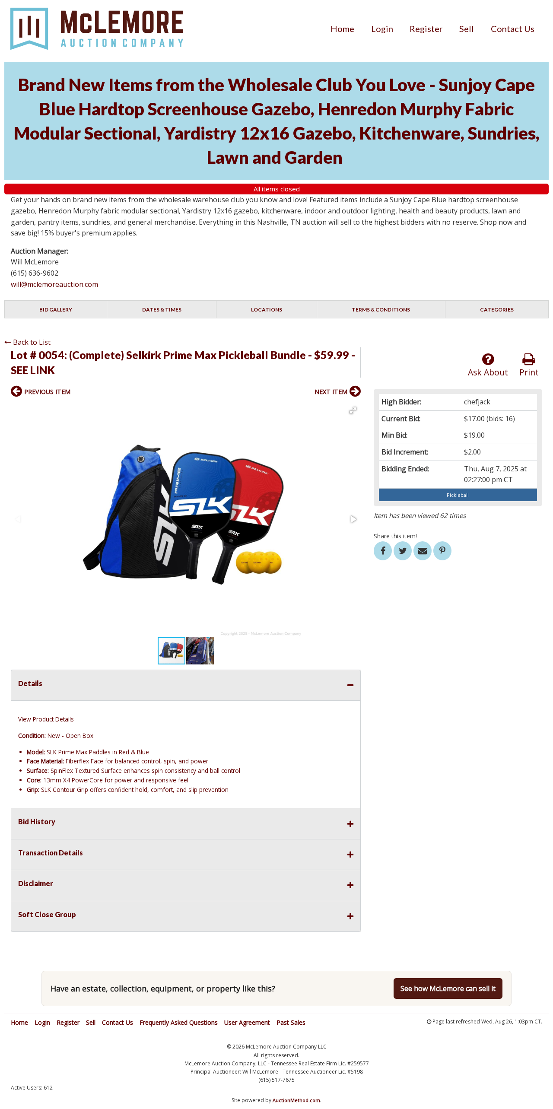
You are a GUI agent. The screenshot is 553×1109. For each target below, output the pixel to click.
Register (426, 28)
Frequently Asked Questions (179, 1022)
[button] (353, 410)
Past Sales (290, 1022)
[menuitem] (342, 28)
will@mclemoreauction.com (54, 284)
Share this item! (395, 536)
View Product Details (46, 719)
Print (529, 372)
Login (382, 28)
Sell (466, 28)
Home (342, 28)
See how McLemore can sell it (448, 988)
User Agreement (247, 1022)
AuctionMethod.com (296, 1100)
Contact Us (512, 28)
